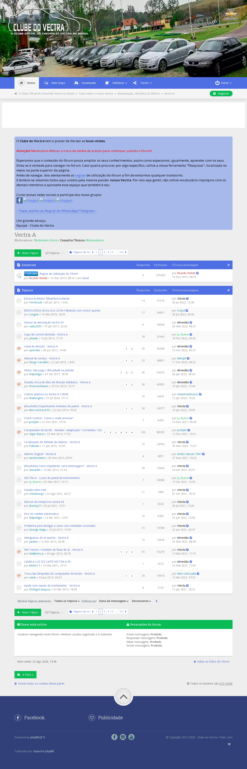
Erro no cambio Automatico (41, 514)
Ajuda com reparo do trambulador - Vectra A (52, 585)
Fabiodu (34, 446)
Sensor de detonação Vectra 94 (43, 322)
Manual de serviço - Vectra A (42, 358)
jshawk (33, 338)
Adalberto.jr (36, 553)
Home (31, 83)
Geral (85, 278)
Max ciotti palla (186, 573)
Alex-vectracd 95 (39, 410)
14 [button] (121, 252)
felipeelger (35, 374)
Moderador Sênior (46, 240)
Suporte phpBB (43, 751)
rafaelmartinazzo (187, 394)
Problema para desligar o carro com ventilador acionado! (59, 526)
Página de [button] (80, 252)
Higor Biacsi (36, 434)
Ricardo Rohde (38, 278)
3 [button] (104, 252)
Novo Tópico (28, 253)
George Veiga (37, 529)
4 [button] (108, 252)
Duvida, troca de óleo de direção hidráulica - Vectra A (57, 382)
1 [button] (96, 252)
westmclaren (37, 458)
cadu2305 (35, 326)
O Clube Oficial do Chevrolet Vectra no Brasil (45, 93)
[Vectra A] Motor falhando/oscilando (47, 298)
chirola (181, 298)
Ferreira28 (35, 302)
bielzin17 (34, 565)
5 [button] (112, 252)
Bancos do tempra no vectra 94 (44, 502)
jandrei (33, 541)
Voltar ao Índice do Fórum (213, 661)
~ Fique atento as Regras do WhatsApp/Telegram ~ (56, 210)
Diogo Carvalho (39, 362)
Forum (144, 83)
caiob (32, 577)
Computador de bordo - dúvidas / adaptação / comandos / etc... (64, 430)
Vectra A (169, 93)
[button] (93, 252)
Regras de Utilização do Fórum (59, 273)
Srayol (181, 310)
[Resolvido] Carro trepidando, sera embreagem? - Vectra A (60, 466)
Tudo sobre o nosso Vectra (96, 93)
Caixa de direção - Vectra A (41, 346)
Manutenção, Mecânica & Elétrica (139, 93)
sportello (34, 350)
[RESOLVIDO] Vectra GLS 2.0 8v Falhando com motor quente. (62, 310)
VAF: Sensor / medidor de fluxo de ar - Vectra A (53, 549)
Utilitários (118, 83)
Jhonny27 (35, 505)
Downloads (89, 83)
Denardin (35, 470)
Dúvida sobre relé (35, 490)
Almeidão (183, 322)
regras (80, 175)
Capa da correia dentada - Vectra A (46, 334)
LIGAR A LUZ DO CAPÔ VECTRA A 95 (47, 561)
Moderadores (95, 240)
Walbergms (36, 398)
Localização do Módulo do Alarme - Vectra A (52, 442)
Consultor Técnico (72, 240)
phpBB (34, 737)
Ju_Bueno (183, 334)
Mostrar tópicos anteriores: (34, 601)
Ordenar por (89, 601)
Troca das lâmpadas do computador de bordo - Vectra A (59, 573)
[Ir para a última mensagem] (197, 273)
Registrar (222, 93)
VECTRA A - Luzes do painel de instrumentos (52, 478)
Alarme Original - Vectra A (40, 454)
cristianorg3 (36, 494)
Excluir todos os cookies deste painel (40, 683)
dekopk (181, 358)
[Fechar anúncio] (229, 139)
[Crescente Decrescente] (141, 601)
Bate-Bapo (58, 83)
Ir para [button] (26, 674)
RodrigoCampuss (40, 589)
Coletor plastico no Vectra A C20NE (46, 394)
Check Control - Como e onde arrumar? (48, 418)
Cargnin (34, 314)
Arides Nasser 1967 (189, 454)
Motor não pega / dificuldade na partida (49, 370)
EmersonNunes (38, 386)
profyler (34, 422)
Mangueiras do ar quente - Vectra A (46, 537)
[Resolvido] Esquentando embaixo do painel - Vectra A (58, 406)
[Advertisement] (123, 114)
